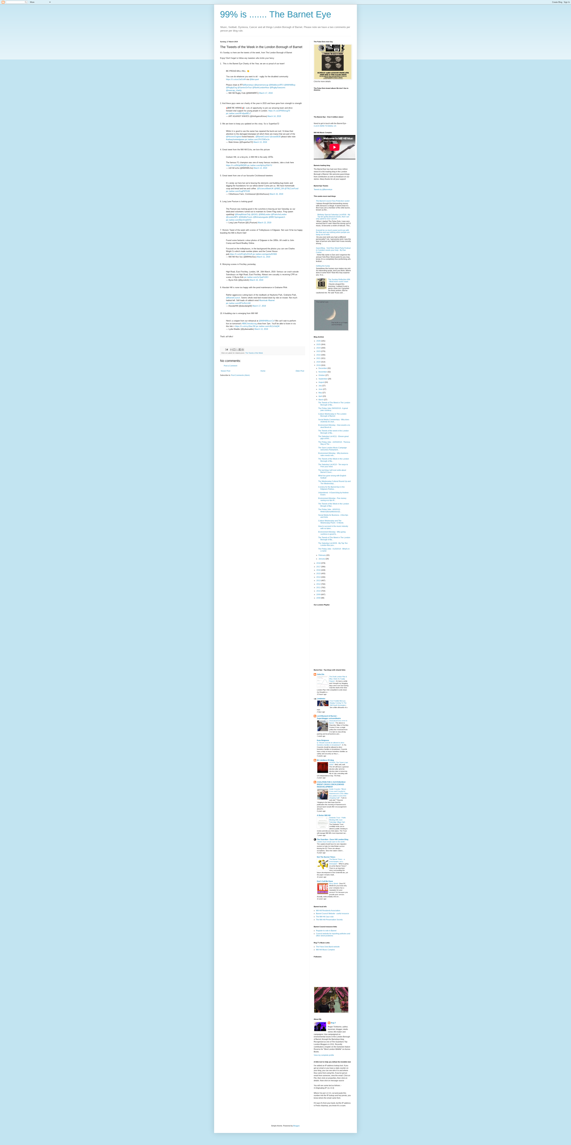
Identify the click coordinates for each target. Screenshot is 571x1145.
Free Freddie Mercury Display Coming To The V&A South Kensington (338, 703)
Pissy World (333, 883)
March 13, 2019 (260, 142)
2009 (318, 594)
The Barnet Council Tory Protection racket (332, 201)
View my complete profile (324, 1055)
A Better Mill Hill (323, 815)
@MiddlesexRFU (276, 85)
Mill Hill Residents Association (328, 911)
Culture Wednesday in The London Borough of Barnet (332, 415)
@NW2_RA (279, 188)
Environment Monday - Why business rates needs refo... (333, 454)
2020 (318, 362)
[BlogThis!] (234, 349)
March (321, 400)
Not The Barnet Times (326, 857)
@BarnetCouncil (262, 137)
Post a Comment (230, 366)
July (320, 386)
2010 (318, 591)
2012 (318, 584)
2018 (318, 563)
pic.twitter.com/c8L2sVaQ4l (267, 326)
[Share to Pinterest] (242, 349)
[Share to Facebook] (239, 349)
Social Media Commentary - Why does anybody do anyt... (333, 421)
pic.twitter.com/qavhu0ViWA (265, 254)
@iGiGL (254, 214)
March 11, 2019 (263, 257)
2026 (318, 341)
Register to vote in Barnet (326, 931)
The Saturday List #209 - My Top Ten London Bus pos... (333, 544)
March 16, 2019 (276, 194)
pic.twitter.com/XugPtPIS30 (238, 191)
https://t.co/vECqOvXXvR (241, 254)
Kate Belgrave (323, 740)
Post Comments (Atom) (240, 375)
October (322, 375)
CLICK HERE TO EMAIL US (325, 126)
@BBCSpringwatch (277, 217)
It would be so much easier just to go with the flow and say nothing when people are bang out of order (333, 232)
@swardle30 (275, 137)
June (321, 389)
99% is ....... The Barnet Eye (275, 14)
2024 (318, 348)
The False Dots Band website (328, 947)
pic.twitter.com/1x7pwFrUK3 (256, 277)
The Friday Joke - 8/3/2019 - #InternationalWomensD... (329, 510)
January (322, 559)
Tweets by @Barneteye (323, 189)
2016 (318, 570)
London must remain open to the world (331, 842)
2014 (318, 577)
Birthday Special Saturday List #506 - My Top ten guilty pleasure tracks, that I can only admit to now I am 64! (333, 217)
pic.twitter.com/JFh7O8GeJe (257, 139)
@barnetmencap (261, 85)
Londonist (321, 699)
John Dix (320, 674)
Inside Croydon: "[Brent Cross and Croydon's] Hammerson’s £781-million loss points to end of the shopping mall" (338, 793)
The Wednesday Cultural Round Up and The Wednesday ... (334, 482)
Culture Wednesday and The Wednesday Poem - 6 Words (330, 522)
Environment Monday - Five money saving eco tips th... (332, 499)
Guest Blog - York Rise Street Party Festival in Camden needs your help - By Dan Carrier (333, 250)
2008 (318, 598)
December (323, 368)
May (320, 393)
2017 (318, 567)
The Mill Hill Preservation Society (329, 920)
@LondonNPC (232, 217)
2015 (318, 573)
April (321, 396)
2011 (318, 587)
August (322, 382)
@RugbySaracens (277, 87)
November (323, 372)
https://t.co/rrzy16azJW (245, 326)
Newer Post (225, 371)
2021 (318, 358)
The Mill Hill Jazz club (325, 917)
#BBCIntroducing (249, 323)
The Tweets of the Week (254, 353)
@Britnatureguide (260, 217)
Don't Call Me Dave (325, 881)
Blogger (296, 1126)
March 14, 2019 (274, 116)
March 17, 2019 (266, 93)
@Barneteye (248, 85)
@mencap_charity (234, 90)
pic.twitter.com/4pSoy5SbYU (259, 165)
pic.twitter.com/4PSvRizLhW (238, 303)
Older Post (300, 371)
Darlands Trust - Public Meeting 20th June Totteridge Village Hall (337, 820)
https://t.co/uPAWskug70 (279, 111)
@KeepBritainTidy (243, 214)
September (323, 379)
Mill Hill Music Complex (325, 950)
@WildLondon (264, 214)
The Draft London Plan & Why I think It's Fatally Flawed (338, 679)
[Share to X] (237, 349)
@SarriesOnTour (244, 87)
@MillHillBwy (289, 85)
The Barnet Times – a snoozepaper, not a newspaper (337, 861)
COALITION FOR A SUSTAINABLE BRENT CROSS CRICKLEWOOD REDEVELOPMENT (331, 784)
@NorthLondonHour (260, 87)
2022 (318, 355)
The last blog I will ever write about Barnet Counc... (332, 471)
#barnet (271, 300)
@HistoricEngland (233, 137)
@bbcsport (254, 79)
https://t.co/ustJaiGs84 (236, 79)
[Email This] (231, 349)
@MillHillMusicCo (266, 321)
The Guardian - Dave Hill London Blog (332, 839)
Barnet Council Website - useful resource (332, 914)
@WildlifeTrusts (245, 217)
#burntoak (263, 300)
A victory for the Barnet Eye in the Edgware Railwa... (331, 488)
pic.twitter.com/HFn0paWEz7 (238, 113)
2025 (318, 344)
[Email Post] (226, 349)
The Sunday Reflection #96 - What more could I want (339, 280)
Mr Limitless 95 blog (325, 760)
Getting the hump (323, 266)
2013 (318, 580)
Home (263, 371)
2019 (318, 365)
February (322, 555)
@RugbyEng (231, 87)
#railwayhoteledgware (235, 139)
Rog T (333, 1023)
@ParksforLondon (279, 214)
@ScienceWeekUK (265, 188)
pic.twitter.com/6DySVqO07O (238, 220)
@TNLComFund (291, 188)
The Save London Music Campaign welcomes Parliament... (332, 449)
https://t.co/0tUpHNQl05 (236, 165)
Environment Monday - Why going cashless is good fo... (332, 533)
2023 (318, 351)
